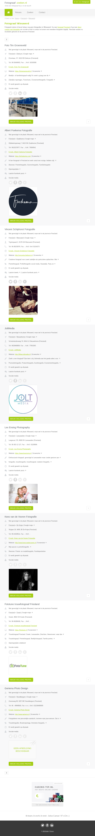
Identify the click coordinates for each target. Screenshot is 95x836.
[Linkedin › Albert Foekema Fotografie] (20, 182)
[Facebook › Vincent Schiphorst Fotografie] (15, 281)
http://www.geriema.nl (22, 714)
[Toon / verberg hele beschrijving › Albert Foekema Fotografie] (47, 160)
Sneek (19, 612)
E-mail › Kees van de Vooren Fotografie (22, 538)
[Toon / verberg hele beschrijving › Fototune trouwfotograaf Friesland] (47, 634)
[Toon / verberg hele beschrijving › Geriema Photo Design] (47, 718)
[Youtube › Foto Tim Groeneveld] (25, 93)
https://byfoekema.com (23, 156)
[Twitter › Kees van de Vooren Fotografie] (10, 564)
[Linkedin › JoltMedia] (20, 381)
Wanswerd (20, 238)
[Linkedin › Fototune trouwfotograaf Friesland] (20, 652)
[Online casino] (49, 783)
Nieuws (18, 12)
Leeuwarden (21, 436)
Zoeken (30, 12)
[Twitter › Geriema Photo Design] (10, 736)
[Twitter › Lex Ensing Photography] (10, 479)
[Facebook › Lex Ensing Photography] (15, 479)
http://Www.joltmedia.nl (22, 354)
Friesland (12, 54)
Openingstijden (15, 169)
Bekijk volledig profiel (21, 122)
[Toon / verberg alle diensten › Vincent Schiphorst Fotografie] (47, 264)
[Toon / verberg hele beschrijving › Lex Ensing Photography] (47, 457)
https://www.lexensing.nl (23, 453)
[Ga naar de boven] (88, 122)
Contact (42, 12)
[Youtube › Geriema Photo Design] (25, 736)
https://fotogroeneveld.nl (23, 71)
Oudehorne (20, 139)
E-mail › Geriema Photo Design (19, 710)
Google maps (28, 54)
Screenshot (37, 71)
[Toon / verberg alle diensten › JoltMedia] (47, 363)
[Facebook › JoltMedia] (15, 381)
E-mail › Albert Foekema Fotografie (20, 152)
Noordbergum (21, 697)
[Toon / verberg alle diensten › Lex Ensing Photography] (47, 462)
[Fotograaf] (9, 12)
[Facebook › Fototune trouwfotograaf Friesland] (15, 652)
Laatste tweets (15, 272)
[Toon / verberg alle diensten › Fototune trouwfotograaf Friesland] (47, 639)
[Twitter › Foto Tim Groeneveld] (10, 93)
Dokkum (19, 54)
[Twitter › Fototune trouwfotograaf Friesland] (10, 652)
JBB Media (46, 831)
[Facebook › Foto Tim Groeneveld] (15, 93)
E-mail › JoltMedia (15, 350)
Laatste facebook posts (17, 173)
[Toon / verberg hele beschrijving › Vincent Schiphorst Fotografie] (47, 259)
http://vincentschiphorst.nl (23, 255)
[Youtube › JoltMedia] (25, 381)
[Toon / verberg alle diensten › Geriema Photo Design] (47, 723)
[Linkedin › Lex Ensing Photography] (20, 479)
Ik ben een (81, 2)
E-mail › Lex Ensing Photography (20, 449)
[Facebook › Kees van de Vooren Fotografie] (15, 564)
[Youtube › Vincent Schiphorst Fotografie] (25, 281)
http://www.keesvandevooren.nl (25, 543)
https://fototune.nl (21, 630)
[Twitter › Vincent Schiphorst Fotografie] (10, 281)
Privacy (52, 831)
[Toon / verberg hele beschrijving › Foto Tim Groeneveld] (47, 75)
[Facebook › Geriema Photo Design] (15, 736)
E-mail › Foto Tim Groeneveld (18, 67)
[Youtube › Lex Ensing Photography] (25, 479)
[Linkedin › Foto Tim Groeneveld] (20, 93)
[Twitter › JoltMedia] (10, 381)
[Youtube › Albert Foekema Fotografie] (25, 182)
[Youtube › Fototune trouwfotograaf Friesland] (25, 652)
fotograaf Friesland (63, 27)
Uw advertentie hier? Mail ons (47, 805)
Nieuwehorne (21, 337)
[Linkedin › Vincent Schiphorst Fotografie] (20, 281)
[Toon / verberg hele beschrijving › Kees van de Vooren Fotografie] (47, 547)
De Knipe (20, 525)
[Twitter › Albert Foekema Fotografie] (10, 182)
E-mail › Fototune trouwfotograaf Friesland (23, 626)
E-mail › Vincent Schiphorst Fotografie (21, 251)
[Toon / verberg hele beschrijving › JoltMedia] (47, 358)
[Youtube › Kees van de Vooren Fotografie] (25, 564)
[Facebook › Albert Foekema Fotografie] (15, 182)
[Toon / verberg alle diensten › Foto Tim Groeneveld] (47, 80)
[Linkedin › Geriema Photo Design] (20, 736)
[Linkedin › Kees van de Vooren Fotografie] (20, 564)
